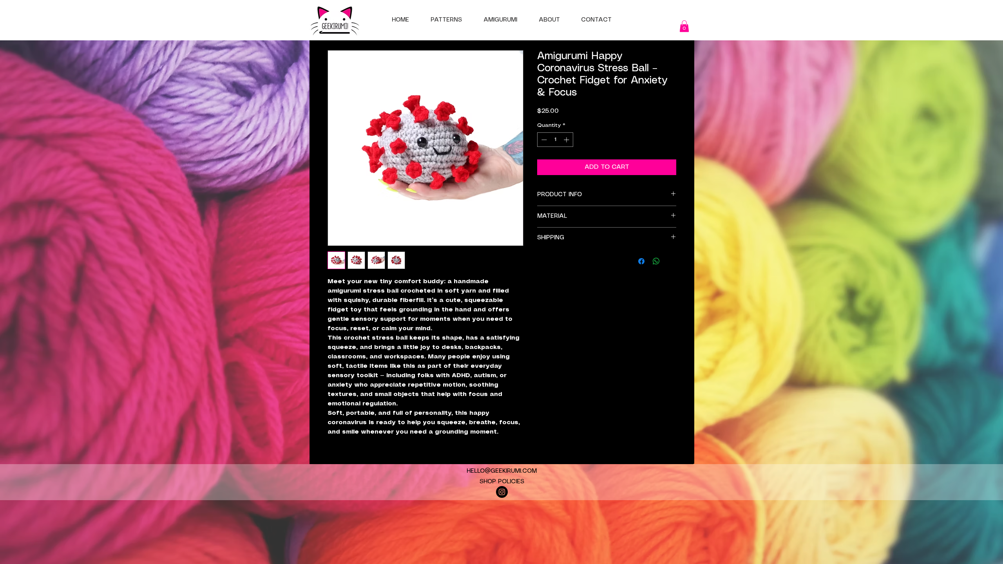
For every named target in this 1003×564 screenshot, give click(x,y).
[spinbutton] (555, 139)
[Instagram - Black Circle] (502, 492)
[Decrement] (543, 139)
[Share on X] (671, 261)
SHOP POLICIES (502, 481)
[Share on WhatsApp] (656, 261)
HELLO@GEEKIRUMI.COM (502, 471)
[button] (684, 26)
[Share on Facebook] (641, 261)
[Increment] (567, 139)
